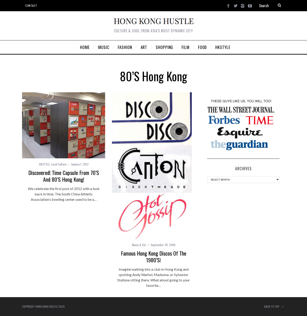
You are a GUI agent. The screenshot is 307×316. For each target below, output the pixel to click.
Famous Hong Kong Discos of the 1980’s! (153, 256)
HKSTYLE (44, 164)
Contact (31, 5)
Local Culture (59, 164)
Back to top (272, 306)
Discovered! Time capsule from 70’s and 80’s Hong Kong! (63, 175)
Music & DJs (139, 244)
